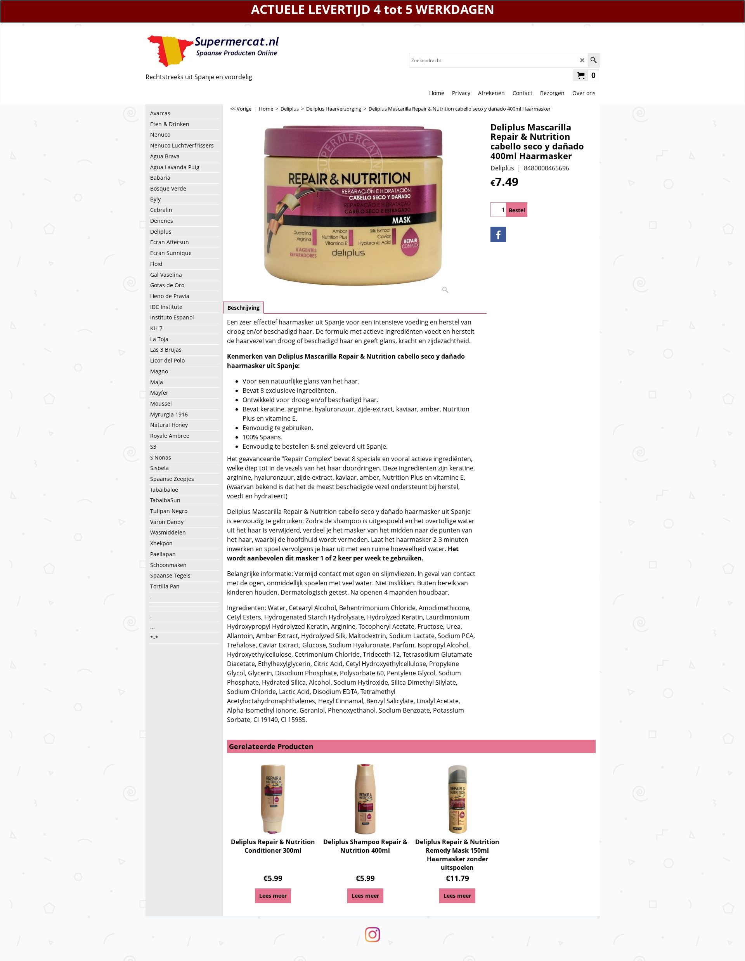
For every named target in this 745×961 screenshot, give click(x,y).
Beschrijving (243, 307)
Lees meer (273, 895)
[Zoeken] (593, 60)
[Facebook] (498, 234)
